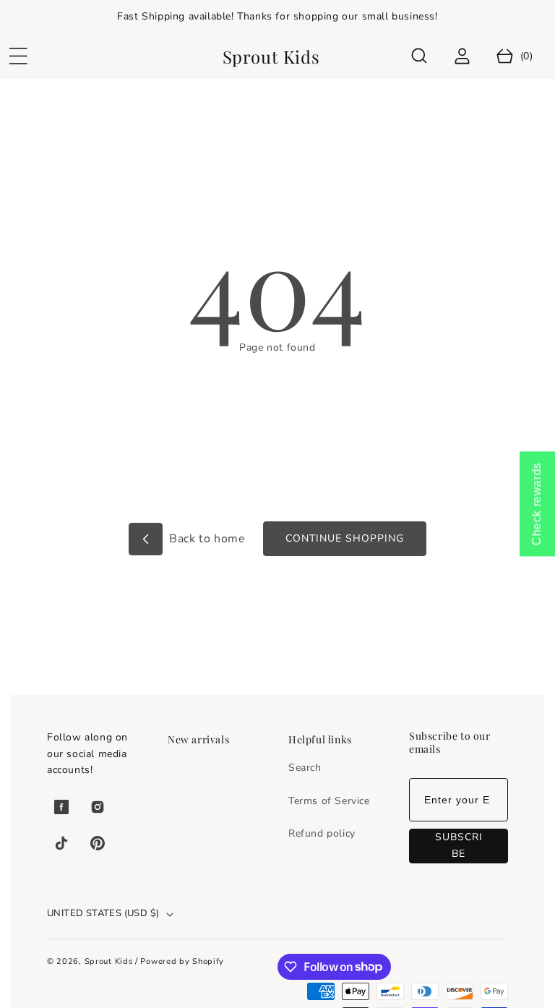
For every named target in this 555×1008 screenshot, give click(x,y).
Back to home (206, 539)
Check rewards (536, 504)
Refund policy (322, 833)
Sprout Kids (110, 961)
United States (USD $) (103, 913)
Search (305, 767)
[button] (18, 56)
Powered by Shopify (182, 961)
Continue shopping (344, 538)
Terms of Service (329, 801)
